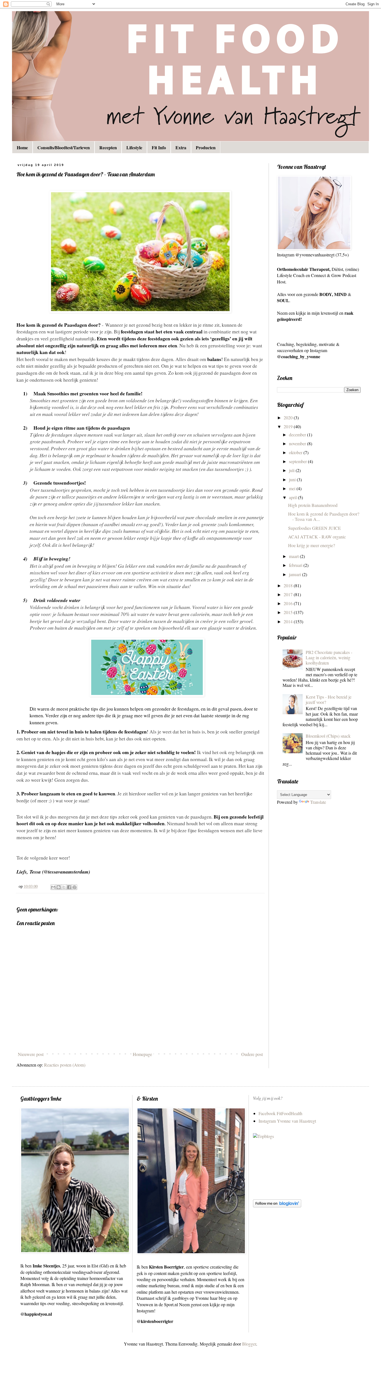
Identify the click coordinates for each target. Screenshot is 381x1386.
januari (295, 574)
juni (293, 479)
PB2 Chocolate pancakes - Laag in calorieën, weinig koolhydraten (329, 657)
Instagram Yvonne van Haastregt (287, 1121)
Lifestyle (134, 147)
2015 (289, 612)
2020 (289, 417)
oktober (296, 452)
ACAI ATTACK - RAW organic (317, 537)
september (298, 461)
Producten (206, 147)
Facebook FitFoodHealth (280, 1113)
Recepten (108, 147)
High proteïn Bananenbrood (312, 505)
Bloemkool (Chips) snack (328, 736)
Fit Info (159, 147)
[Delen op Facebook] (69, 887)
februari (296, 565)
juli (292, 470)
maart (294, 556)
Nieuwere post (31, 1054)
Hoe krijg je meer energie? (311, 545)
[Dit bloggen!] (58, 887)
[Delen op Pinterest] (74, 887)
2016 (289, 603)
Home (22, 147)
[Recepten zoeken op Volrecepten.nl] (263, 1136)
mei (292, 488)
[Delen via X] (64, 887)
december (298, 434)
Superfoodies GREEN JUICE (314, 528)
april (293, 497)
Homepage (142, 1054)
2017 (289, 594)
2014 (289, 621)
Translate (318, 802)
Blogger (249, 1344)
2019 (289, 426)
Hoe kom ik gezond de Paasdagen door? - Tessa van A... (323, 516)
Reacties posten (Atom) (64, 1065)
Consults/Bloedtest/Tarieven (63, 147)
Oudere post (252, 1054)
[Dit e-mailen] (53, 887)
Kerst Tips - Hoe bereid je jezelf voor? (328, 699)
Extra (180, 147)
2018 (289, 585)
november (298, 443)
